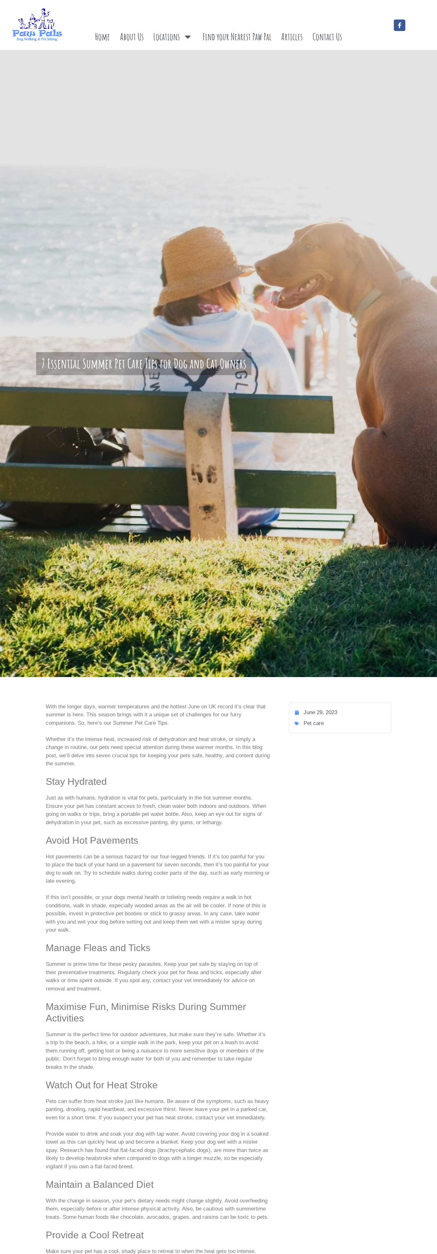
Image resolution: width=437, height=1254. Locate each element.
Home (102, 37)
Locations (166, 37)
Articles (292, 37)
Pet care (314, 723)
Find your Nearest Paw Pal (237, 37)
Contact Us (327, 37)
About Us (132, 37)
